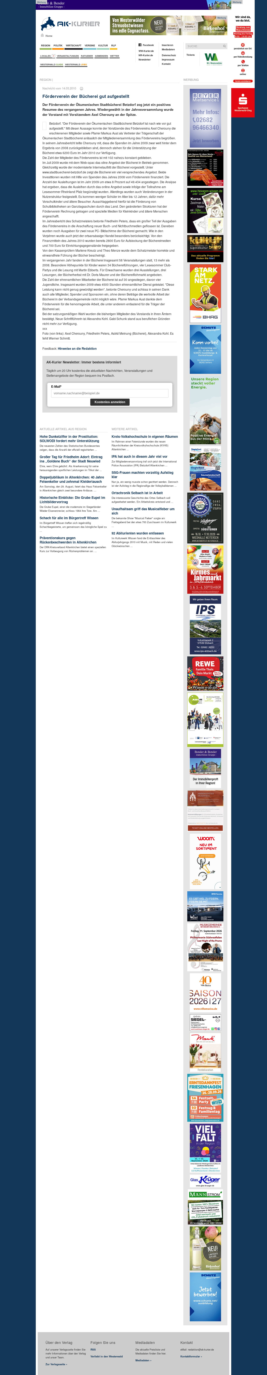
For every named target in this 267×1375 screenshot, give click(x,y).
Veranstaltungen (68, 55)
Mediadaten (168, 49)
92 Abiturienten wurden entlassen (138, 533)
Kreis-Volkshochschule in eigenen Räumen (145, 436)
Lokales (46, 55)
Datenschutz (169, 55)
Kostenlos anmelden (110, 402)
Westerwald (51, 64)
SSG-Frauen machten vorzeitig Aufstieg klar (142, 474)
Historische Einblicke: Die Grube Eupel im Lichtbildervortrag (72, 499)
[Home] (42, 35)
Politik (58, 45)
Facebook (148, 45)
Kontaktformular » (191, 1356)
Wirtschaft (73, 45)
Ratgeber (87, 55)
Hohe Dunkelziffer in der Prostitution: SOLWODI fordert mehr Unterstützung (69, 438)
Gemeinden (101, 55)
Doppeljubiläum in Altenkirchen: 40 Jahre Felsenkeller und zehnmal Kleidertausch (72, 479)
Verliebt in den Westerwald (106, 1356)
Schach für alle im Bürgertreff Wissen (69, 517)
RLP (113, 45)
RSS (93, 1349)
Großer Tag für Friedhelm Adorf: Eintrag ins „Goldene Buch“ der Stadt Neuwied (71, 458)
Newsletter (145, 59)
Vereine (90, 45)
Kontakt (166, 64)
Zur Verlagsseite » (56, 1364)
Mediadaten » (143, 1360)
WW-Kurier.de (146, 51)
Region (45, 45)
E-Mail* (56, 386)
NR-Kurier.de (146, 55)
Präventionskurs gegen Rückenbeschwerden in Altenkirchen (68, 539)
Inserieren (167, 45)
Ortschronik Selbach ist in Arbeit (137, 492)
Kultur (103, 45)
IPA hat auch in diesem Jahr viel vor (140, 456)
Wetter (114, 55)
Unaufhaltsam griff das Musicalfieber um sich (143, 510)
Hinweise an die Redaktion (77, 348)
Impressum (168, 59)
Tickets (190, 55)
